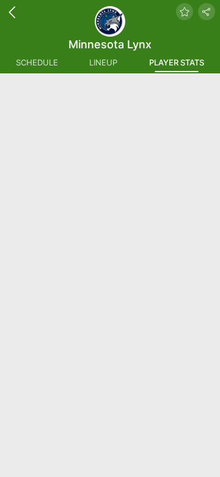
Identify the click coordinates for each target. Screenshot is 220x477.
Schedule (37, 62)
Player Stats (176, 62)
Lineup (103, 62)
